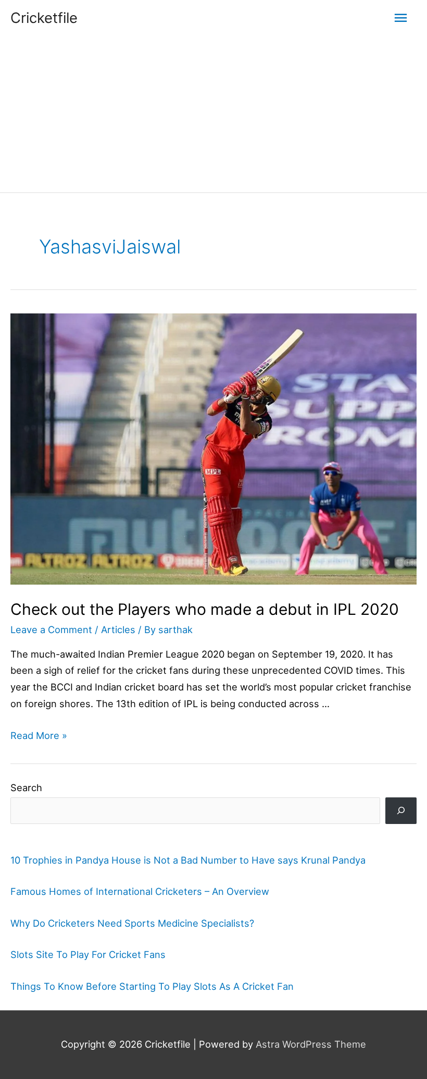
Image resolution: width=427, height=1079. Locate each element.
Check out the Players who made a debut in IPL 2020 (204, 609)
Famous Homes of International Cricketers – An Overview (139, 891)
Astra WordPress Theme (311, 1044)
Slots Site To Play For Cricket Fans (88, 954)
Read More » (38, 735)
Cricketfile (44, 18)
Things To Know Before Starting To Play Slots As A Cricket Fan (152, 986)
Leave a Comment (51, 629)
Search (26, 787)
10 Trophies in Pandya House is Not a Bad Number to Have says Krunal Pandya (188, 860)
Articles (118, 629)
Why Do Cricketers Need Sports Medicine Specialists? (132, 923)
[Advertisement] (213, 114)
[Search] (401, 810)
